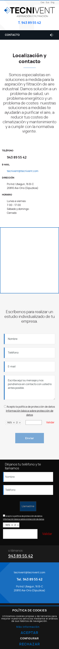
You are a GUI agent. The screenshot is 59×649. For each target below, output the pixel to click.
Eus (47, 2)
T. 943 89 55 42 (29, 23)
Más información (27, 627)
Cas (42, 2)
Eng (52, 2)
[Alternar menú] (50, 35)
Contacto (12, 35)
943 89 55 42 (20, 556)
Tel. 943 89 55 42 (29, 579)
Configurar (29, 638)
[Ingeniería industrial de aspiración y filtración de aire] (29, 12)
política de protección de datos (36, 406)
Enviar (29, 438)
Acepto (11, 406)
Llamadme (28, 506)
